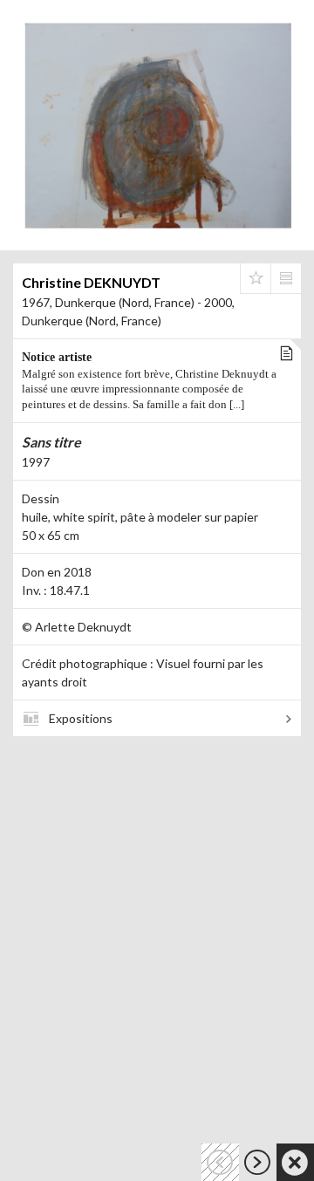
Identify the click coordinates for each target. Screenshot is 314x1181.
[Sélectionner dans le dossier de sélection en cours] (255, 278)
